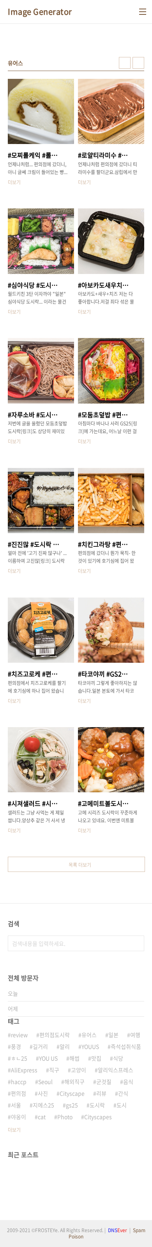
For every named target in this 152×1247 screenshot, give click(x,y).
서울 (16, 1105)
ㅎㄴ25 (19, 1058)
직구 (54, 1070)
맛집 (96, 1058)
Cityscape (72, 1093)
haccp (19, 1081)
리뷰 (101, 1093)
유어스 (89, 1035)
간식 (123, 1093)
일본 (113, 1035)
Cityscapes (98, 1117)
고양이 (78, 1070)
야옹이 (18, 1117)
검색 (136, 943)
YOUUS (90, 1046)
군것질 (103, 1081)
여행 (135, 1035)
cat (42, 1117)
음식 (128, 1081)
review (19, 1035)
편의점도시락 (54, 1035)
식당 (118, 1058)
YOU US (48, 1058)
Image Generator (40, 12)
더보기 (14, 1129)
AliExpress (24, 1070)
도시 (122, 1105)
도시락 (97, 1105)
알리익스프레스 (115, 1070)
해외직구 (74, 1081)
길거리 (40, 1046)
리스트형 (138, 63)
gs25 (72, 1105)
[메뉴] (142, 11)
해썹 (74, 1058)
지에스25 (43, 1105)
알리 (65, 1046)
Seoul (45, 1081)
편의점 (18, 1093)
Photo (64, 1117)
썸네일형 (125, 63)
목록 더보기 (80, 864)
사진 (43, 1093)
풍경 (16, 1046)
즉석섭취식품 (126, 1046)
